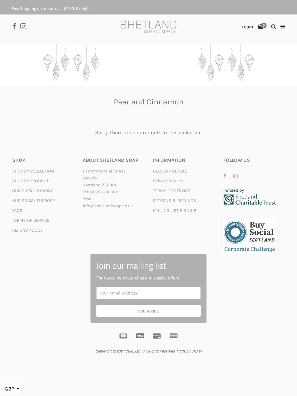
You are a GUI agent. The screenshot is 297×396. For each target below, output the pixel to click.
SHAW (196, 351)
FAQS (17, 210)
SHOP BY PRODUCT (30, 181)
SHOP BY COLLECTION (33, 171)
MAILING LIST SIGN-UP (174, 210)
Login (247, 27)
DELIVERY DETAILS (170, 171)
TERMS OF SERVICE (30, 220)
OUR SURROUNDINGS (33, 190)
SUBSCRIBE (148, 311)
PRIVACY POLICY (168, 181)
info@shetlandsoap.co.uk (108, 205)
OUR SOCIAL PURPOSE (33, 200)
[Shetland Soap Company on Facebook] (16, 25)
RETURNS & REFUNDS (174, 200)
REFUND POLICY (27, 230)
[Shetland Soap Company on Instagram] (24, 25)
